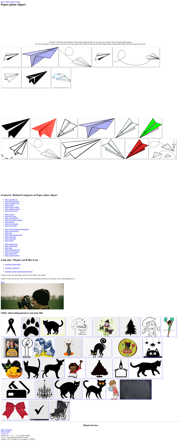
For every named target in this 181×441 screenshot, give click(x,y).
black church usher (11, 246)
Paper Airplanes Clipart (9, 135)
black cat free (9, 205)
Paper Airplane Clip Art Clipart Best (12, 156)
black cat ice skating (11, 224)
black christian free (11, 244)
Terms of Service (6, 430)
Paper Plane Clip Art (109, 156)
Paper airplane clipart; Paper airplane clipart (101, 63)
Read (2, 282)
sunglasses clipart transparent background (18, 271)
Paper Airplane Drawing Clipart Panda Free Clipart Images (79, 156)
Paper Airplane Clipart (38, 135)
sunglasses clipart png (12, 268)
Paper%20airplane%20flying (60, 85)
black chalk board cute (12, 250)
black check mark (11, 226)
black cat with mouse (12, 252)
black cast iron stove (11, 231)
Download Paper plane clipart (158, 156)
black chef (8, 233)
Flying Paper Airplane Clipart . (38, 156)
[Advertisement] (90, 23)
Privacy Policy (5, 432)
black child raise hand (12, 201)
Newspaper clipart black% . (10, 64)
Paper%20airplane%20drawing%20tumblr (14, 85)
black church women (12, 207)
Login (18, 2)
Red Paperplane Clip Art (133, 156)
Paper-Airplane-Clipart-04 (68, 64)
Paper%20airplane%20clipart (87, 135)
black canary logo (11, 254)
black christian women (12, 209)
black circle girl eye (11, 211)
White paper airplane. (120, 64)
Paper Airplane (144, 135)
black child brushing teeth (13, 235)
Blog (2, 2)
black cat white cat (11, 199)
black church (9, 241)
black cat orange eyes (12, 203)
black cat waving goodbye (13, 220)
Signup (13, 2)
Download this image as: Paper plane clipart (36, 64)
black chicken (9, 222)
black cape (8, 248)
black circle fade (10, 239)
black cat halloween (11, 218)
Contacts (7, 2)
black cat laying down (12, 255)
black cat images (10, 237)
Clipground (10, 434)
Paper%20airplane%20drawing (67, 135)
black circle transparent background (16, 229)
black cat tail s (9, 214)
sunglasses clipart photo (13, 264)
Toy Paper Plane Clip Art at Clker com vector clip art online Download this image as (126, 133)
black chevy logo (10, 216)
